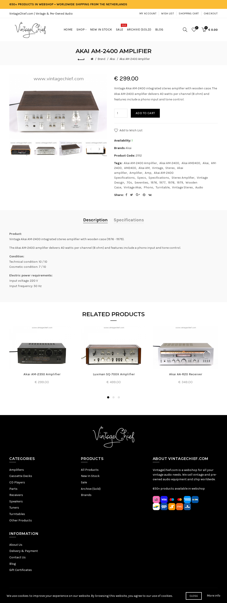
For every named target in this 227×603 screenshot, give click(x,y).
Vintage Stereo (182, 187)
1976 (154, 182)
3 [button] (119, 397)
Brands (86, 495)
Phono (148, 187)
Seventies (141, 182)
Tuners (14, 507)
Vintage (157, 168)
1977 (162, 182)
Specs (141, 178)
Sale (84, 482)
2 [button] (113, 397)
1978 (171, 182)
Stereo (170, 168)
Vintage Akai (132, 187)
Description (95, 219)
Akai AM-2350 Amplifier (42, 374)
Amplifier (135, 173)
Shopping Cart (189, 13)
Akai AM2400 (191, 163)
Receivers (16, 495)
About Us (15, 545)
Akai (112, 59)
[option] (20, 148)
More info (213, 595)
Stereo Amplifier (183, 178)
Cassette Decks (20, 476)
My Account (148, 13)
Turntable (163, 187)
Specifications (159, 178)
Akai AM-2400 (169, 163)
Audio (199, 187)
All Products (90, 470)
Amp (148, 173)
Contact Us (17, 557)
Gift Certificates (20, 570)
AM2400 (130, 168)
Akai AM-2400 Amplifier (134, 59)
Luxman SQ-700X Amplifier (114, 374)
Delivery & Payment (23, 551)
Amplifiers (16, 470)
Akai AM (144, 168)
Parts (13, 489)
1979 (180, 182)
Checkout (211, 13)
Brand (101, 59)
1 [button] (108, 397)
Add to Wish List (131, 130)
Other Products (20, 520)
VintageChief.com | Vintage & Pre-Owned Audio (41, 13)
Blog (12, 564)
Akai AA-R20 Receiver (185, 374)
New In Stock (90, 476)
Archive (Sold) (91, 489)
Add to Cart (145, 113)
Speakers (16, 501)
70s (129, 182)
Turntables (17, 514)
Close (194, 595)
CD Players (17, 482)
